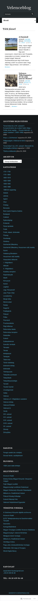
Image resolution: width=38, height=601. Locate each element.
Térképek (6, 356)
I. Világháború (8, 262)
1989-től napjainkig (9, 190)
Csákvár (6, 217)
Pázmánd (6, 320)
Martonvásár (7, 302)
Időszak (5, 265)
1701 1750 (6, 171)
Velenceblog (19, 7)
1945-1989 (7, 187)
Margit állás (7, 299)
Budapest (6, 214)
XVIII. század (7, 423)
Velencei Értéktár (9, 405)
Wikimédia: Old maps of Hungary (14, 548)
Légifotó (6, 287)
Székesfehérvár (8, 341)
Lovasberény (7, 296)
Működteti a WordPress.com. (19, 593)
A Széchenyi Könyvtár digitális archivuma (17, 512)
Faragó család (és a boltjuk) (12, 452)
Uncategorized (8, 390)
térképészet (7, 353)
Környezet (6, 281)
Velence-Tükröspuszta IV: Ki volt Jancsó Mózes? (25, 76)
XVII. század (7, 420)
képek (5, 278)
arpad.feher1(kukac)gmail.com (13, 571)
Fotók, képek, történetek (11, 232)
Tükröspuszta (7, 371)
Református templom (10, 332)
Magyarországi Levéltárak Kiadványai (15, 487)
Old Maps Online (9, 542)
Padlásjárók (7, 311)
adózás (5, 196)
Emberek (6, 223)
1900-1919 (7, 177)
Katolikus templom (9, 271)
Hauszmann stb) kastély (11, 256)
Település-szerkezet (10, 375)
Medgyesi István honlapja (11, 536)
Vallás (5, 393)
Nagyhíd (6, 308)
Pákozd (5, 314)
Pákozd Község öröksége (11, 496)
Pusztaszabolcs (8, 323)
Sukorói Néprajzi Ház (10, 499)
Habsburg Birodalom (10, 253)
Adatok (5, 193)
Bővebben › (8, 67)
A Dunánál (23, 37)
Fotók (5, 229)
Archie (27, 39)
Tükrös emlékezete (9, 151)
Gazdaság (6, 238)
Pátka (5, 317)
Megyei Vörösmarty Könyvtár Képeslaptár (17, 490)
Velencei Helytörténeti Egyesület (14, 502)
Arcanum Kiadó (8, 476)
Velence (6, 396)
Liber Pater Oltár (9, 293)
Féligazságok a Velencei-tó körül (14, 140)
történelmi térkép (9, 365)
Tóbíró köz (6, 359)
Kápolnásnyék (8, 274)
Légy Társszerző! (9, 290)
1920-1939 (7, 180)
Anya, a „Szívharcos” (10, 137)
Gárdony (6, 241)
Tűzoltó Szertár (8, 387)
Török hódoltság (8, 362)
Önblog (5, 205)
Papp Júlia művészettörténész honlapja (16, 545)
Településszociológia (10, 381)
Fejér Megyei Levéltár (10, 484)
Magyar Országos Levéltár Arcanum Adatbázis (19, 530)
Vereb (5, 411)
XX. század (7, 426)
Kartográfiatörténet (9, 527)
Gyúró (5, 250)
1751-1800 (7, 174)
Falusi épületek (8, 226)
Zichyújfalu (6, 432)
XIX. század (7, 414)
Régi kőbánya (8, 326)
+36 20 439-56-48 (9, 573)
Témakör (6, 347)
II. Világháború (8, 268)
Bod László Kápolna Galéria (12, 211)
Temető (5, 384)
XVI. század (7, 417)
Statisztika (6, 335)
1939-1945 (7, 184)
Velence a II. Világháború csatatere (15, 399)
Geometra (6, 523)
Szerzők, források (9, 344)
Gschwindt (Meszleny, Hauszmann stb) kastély (19, 247)
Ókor (5, 202)
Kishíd (5, 284)
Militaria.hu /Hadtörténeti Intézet (14, 493)
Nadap (5, 305)
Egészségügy (7, 220)
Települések (7, 378)
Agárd (5, 199)
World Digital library (9, 551)
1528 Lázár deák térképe (11, 465)
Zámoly (5, 429)
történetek (6, 368)
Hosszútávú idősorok (10, 259)
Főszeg (5, 235)
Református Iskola (9, 329)
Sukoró (5, 338)
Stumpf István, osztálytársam (13, 455)
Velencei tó (7, 408)
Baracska (6, 208)
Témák (5, 350)
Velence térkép (8, 402)
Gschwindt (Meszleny (10, 244)
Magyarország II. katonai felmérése (15, 533)
